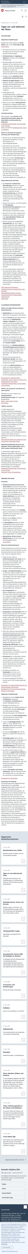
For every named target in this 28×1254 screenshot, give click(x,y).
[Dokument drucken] (22, 16)
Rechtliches (4, 1244)
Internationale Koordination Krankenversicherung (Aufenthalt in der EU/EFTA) (13, 289)
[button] (25, 1207)
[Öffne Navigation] (25, 10)
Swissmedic (4, 299)
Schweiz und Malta (10, 10)
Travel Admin (5, 46)
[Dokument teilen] (26, 16)
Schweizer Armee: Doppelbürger (11, 472)
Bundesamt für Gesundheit (9, 778)
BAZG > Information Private (9, 401)
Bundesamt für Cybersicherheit (10, 378)
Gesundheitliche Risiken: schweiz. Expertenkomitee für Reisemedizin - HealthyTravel (11, 295)
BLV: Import (4, 403)
